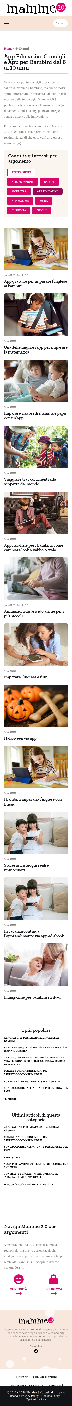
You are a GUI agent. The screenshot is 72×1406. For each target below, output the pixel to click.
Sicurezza (19, 191)
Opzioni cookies (36, 1399)
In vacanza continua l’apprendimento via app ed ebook (34, 933)
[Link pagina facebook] (36, 1351)
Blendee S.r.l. (34, 1392)
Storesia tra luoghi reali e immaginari (26, 867)
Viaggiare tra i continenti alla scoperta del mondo (30, 481)
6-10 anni (23, 275)
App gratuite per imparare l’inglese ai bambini (35, 283)
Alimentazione (22, 182)
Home (8, 48)
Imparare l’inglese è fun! (25, 676)
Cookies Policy (50, 1396)
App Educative (47, 191)
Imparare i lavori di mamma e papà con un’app (35, 415)
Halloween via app (20, 738)
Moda (44, 201)
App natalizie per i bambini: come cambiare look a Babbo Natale (33, 547)
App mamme (20, 201)
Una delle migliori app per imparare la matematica (36, 350)
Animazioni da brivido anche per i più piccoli (34, 613)
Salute (49, 182)
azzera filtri (21, 172)
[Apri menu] (8, 23)
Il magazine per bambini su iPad (32, 997)
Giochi (42, 210)
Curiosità (19, 210)
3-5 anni (9, 275)
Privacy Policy (29, 1396)
